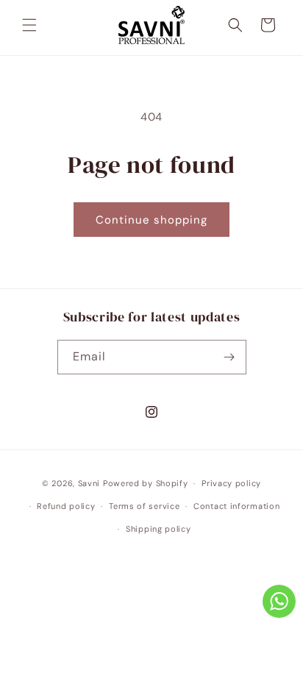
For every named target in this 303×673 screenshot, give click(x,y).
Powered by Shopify (145, 483)
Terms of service (144, 506)
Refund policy (66, 506)
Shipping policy (158, 529)
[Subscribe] (229, 357)
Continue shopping (151, 220)
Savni (89, 483)
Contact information (236, 506)
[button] (29, 25)
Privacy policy (231, 483)
